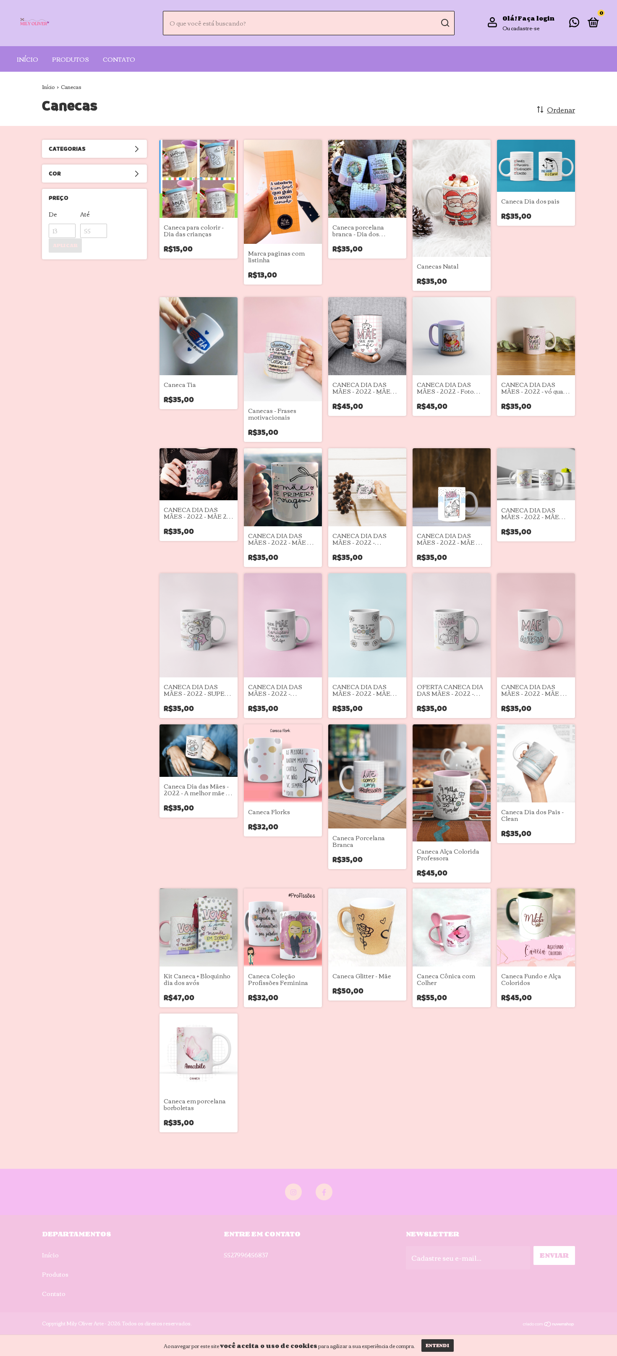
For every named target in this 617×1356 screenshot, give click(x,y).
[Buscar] (445, 23)
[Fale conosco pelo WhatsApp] (574, 23)
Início (27, 59)
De (53, 214)
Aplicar (65, 245)
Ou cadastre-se (520, 28)
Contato (119, 59)
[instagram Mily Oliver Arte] (293, 1192)
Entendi (438, 1345)
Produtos (70, 59)
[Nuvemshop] (549, 1324)
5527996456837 (246, 1254)
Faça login (536, 18)
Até (85, 214)
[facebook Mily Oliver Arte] (324, 1192)
